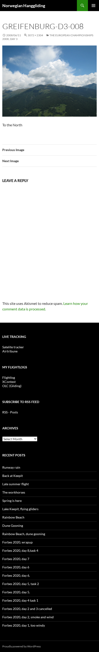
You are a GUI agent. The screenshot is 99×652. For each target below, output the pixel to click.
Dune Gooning (12, 526)
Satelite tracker (13, 347)
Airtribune (9, 351)
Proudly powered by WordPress (21, 646)
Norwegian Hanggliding (23, 5)
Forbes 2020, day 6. (16, 575)
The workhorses (13, 492)
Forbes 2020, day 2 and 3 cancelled (27, 609)
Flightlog (8, 377)
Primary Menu (93, 5)
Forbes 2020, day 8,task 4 (20, 550)
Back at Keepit (12, 476)
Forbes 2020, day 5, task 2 (20, 584)
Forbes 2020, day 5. (16, 592)
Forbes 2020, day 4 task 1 (20, 600)
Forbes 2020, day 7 (15, 559)
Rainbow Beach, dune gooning (23, 534)
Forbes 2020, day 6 (15, 567)
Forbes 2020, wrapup (17, 542)
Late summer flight (15, 484)
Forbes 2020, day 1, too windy (23, 625)
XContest (9, 382)
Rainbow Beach (13, 517)
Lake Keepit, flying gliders (20, 509)
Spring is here (12, 501)
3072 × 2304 (35, 35)
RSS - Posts (10, 412)
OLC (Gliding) (11, 386)
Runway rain (11, 467)
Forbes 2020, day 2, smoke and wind (28, 617)
